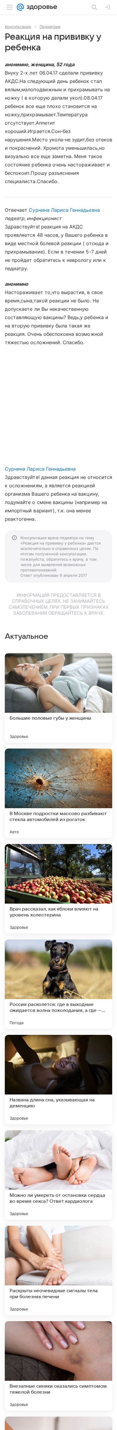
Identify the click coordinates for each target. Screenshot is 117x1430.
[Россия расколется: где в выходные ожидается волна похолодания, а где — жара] (58, 984)
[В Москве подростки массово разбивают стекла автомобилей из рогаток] (58, 793)
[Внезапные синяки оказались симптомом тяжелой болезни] (58, 1366)
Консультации (18, 26)
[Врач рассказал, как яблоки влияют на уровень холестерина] (58, 888)
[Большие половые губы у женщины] (58, 698)
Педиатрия (50, 26)
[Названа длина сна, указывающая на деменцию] (58, 1079)
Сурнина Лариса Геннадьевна (64, 210)
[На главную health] (40, 7)
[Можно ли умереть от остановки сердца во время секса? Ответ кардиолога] (58, 1175)
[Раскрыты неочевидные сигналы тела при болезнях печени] (58, 1270)
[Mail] (20, 7)
